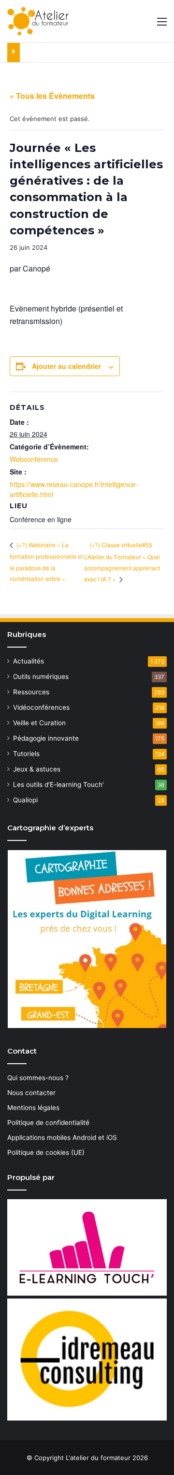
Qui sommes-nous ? (38, 1078)
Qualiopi (25, 800)
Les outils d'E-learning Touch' (58, 784)
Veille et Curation (39, 723)
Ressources (31, 692)
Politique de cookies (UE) (46, 1152)
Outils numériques (41, 676)
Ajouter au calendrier (66, 366)
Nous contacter (31, 1092)
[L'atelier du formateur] (38, 21)
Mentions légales (33, 1107)
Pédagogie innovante (46, 738)
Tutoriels (26, 754)
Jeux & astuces (36, 769)
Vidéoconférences (41, 707)
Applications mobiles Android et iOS (62, 1137)
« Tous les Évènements (52, 95)
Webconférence (34, 459)
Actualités (28, 661)
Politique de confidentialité (48, 1122)
